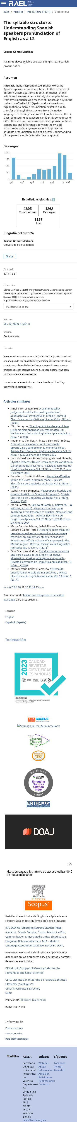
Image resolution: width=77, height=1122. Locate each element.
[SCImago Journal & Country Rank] (38, 726)
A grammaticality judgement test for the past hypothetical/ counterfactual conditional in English (36, 412)
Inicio (6, 11)
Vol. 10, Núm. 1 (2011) (38, 11)
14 (33, 587)
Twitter (58, 1066)
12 (26, 587)
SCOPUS (15, 927)
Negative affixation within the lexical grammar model (40, 478)
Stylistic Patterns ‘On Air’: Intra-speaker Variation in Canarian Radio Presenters (42, 463)
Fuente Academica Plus (51, 932)
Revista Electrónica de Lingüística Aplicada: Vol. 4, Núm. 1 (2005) (41, 419)
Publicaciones (46, 1080)
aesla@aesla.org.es (34, 1120)
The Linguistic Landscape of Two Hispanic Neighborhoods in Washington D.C (40, 428)
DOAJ (60, 945)
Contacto (43, 1084)
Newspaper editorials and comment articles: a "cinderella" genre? (41, 492)
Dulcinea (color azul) (33, 1000)
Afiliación (44, 1073)
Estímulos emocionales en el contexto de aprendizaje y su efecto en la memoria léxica (38, 445)
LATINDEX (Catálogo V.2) (20, 984)
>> (43, 587)
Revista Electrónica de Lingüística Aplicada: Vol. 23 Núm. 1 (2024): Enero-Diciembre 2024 (41, 519)
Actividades (45, 1077)
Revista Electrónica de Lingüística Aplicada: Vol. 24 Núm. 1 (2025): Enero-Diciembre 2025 (41, 453)
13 (30, 587)
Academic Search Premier (20, 932)
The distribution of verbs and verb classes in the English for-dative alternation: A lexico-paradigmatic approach (40, 554)
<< (5, 587)
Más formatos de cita (17, 306)
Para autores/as (13, 1033)
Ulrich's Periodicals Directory (22, 988)
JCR (7, 927)
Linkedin (59, 1070)
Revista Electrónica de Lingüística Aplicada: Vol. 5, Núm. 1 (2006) (41, 483)
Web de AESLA (43, 1064)
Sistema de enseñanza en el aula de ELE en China (37, 570)
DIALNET (50, 945)
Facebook (59, 1063)
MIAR (8, 993)
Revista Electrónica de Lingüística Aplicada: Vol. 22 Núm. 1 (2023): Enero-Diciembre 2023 (41, 469)
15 (37, 587)
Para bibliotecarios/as (16, 1038)
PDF (11, 256)
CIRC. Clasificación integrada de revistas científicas (36, 979)
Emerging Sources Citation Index (41, 927)
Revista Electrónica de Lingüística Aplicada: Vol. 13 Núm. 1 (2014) (41, 576)
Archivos (18, 11)
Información (45, 1070)
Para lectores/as (14, 1028)
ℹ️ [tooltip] (53, 199)
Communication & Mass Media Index (27, 936)
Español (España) (15, 622)
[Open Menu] (3, 3)
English (9, 617)
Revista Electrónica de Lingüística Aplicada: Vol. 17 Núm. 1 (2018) (40, 545)
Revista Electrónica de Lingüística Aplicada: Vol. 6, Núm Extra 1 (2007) (40, 497)
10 (19, 587)
